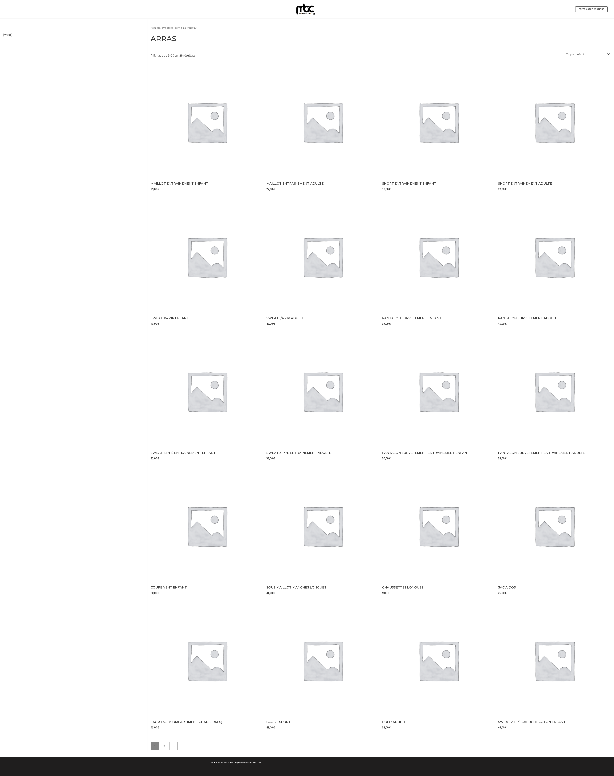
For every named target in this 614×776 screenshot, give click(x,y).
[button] (591, 9)
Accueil (155, 28)
